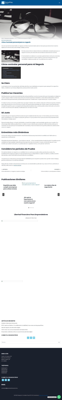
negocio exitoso (17, 165)
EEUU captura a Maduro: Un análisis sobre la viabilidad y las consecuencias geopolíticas (22, 325)
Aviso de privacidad (43, 395)
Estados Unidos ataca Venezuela (9, 323)
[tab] (28, 207)
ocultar (11, 68)
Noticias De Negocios (6, 40)
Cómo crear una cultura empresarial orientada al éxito (14, 329)
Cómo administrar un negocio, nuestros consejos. (13, 170)
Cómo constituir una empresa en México (51, 170)
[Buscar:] (31, 342)
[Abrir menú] (59, 3)
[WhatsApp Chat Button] (59, 397)
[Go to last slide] (3, 194)
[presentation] (31, 188)
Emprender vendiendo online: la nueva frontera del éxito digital (16, 331)
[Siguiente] (59, 194)
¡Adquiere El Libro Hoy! (31, 218)
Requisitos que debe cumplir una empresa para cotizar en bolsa (10, 187)
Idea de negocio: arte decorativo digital (10, 327)
